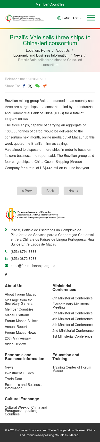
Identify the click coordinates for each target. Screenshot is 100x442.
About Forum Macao (20, 294)
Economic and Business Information (40, 55)
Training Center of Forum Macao (71, 369)
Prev (28, 190)
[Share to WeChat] (37, 86)
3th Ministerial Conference (72, 324)
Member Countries (50, 4)
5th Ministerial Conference (72, 313)
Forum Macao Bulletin (22, 320)
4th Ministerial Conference (72, 318)
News (78, 55)
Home (45, 50)
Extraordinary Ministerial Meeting (71, 305)
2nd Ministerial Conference (73, 330)
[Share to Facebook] (23, 86)
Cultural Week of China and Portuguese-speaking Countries (26, 410)
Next (72, 190)
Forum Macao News (20, 332)
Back (50, 190)
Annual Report (16, 326)
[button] (91, 18)
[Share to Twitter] (30, 86)
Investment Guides (19, 372)
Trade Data (13, 378)
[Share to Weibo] (44, 86)
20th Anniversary (18, 338)
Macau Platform (17, 314)
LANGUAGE (70, 18)
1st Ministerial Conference (72, 336)
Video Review (15, 343)
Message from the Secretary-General (19, 301)
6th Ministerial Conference (72, 298)
